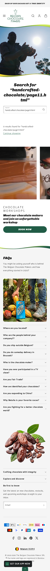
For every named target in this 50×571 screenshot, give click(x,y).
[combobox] (25, 109)
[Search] (43, 109)
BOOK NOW (25, 229)
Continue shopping (12, 133)
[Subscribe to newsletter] (44, 505)
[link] (39, 16)
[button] (4, 16)
